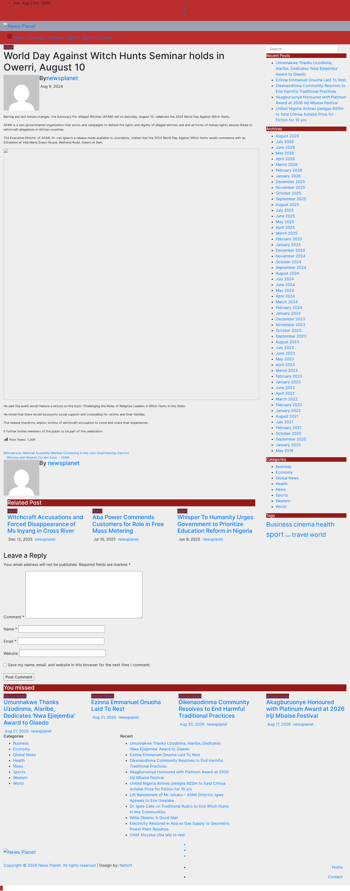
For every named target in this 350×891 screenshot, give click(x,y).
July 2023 (285, 347)
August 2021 (287, 416)
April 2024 (285, 296)
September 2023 (291, 336)
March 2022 (287, 399)
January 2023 (288, 381)
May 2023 (285, 359)
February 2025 (289, 238)
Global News (287, 478)
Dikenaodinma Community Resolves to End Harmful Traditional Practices (214, 709)
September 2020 (291, 439)
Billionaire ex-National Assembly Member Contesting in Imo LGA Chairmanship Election (67, 453)
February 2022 (289, 404)
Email (10, 641)
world (318, 534)
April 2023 (285, 364)
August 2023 (287, 341)
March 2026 (287, 164)
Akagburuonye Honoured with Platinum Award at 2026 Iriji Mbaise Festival (305, 709)
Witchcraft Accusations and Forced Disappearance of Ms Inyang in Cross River (45, 524)
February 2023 (289, 376)
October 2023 (288, 330)
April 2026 (285, 158)
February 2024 (289, 307)
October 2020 (288, 433)
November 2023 (290, 324)
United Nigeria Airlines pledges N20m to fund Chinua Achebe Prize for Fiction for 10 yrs (310, 114)
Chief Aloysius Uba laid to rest (157, 834)
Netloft (126, 865)
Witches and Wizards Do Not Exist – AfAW (37, 457)
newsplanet (62, 78)
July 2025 (285, 210)
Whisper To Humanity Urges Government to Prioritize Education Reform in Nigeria (215, 524)
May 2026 (285, 153)
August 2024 (287, 273)
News (73, 37)
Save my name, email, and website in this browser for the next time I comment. (79, 664)
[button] (337, 37)
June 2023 (285, 353)
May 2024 (285, 290)
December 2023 (290, 319)
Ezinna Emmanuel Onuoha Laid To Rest (311, 79)
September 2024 (291, 267)
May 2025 (285, 221)
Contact (105, 37)
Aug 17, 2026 (279, 724)
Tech (288, 536)
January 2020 (288, 444)
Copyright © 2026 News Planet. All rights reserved (50, 865)
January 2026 (288, 176)
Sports (88, 37)
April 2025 (285, 227)
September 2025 (291, 198)
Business (57, 37)
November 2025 (290, 187)
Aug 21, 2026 (17, 731)
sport (275, 534)
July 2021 (284, 422)
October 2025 (288, 193)
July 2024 (285, 279)
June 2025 (285, 216)
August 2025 (287, 204)
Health (281, 483)
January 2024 (288, 313)
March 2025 (287, 233)
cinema (304, 524)
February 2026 (289, 170)
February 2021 (288, 427)
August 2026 (287, 135)
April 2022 (285, 393)
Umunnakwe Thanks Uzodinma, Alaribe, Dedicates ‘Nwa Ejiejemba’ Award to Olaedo (307, 68)
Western (283, 500)
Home (19, 37)
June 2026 (285, 147)
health (325, 524)
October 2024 (288, 261)
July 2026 (285, 141)
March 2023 (287, 370)
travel (300, 534)
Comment (14, 616)
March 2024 (287, 301)
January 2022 (288, 410)
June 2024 (285, 284)
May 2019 (284, 450)
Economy (36, 37)
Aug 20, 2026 (192, 724)
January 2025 (288, 244)
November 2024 (290, 256)
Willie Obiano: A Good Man (154, 817)
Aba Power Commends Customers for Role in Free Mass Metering (128, 524)
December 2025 (290, 181)
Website (11, 653)
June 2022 (285, 387)
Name (10, 629)
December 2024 (290, 250)
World (281, 506)
